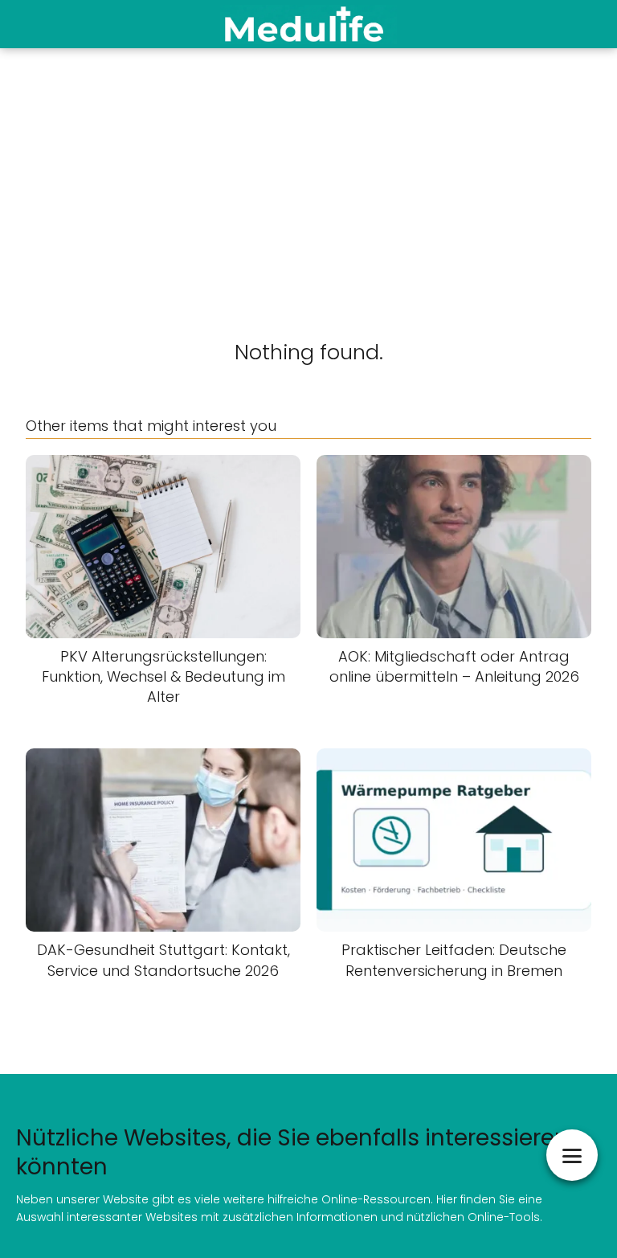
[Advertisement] (308, 168)
